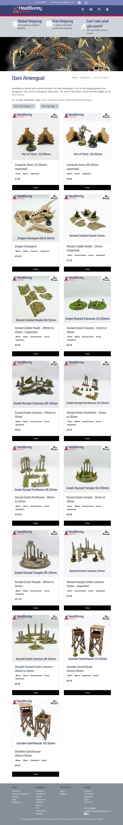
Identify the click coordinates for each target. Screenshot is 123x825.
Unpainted (34, 174)
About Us (16, 791)
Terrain (39, 796)
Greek (90, 255)
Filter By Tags (48, 106)
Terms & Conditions (20, 794)
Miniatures (41, 794)
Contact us (17, 802)
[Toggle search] (99, 9)
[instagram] (86, 2)
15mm (18, 174)
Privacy (15, 796)
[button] (91, 9)
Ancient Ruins (80, 255)
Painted (39, 813)
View (35, 187)
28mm (69, 174)
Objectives (40, 799)
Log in (62, 791)
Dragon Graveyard (25, 246)
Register (63, 794)
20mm (25, 174)
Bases (38, 805)
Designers (86, 77)
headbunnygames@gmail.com (97, 811)
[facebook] (79, 2)
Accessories (41, 811)
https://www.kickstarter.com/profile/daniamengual (66, 100)
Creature (34, 251)
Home (75, 77)
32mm (77, 174)
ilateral (100, 819)
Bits (37, 808)
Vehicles (39, 802)
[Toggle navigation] (83, 9)
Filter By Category (23, 106)
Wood (95, 675)
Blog (14, 799)
